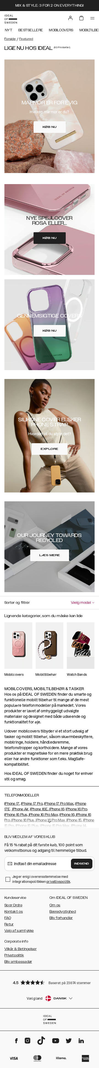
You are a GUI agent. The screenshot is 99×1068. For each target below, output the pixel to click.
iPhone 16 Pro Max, (43, 815)
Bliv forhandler (61, 918)
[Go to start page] (10, 19)
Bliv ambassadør (18, 962)
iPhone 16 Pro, (77, 809)
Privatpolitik (14, 955)
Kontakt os (13, 912)
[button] (49, 982)
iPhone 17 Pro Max (58, 804)
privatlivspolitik (58, 881)
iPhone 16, (56, 809)
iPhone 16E (39, 809)
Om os (55, 905)
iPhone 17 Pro (32, 804)
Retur (9, 924)
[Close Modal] (89, 617)
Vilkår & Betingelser (20, 949)
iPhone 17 (12, 804)
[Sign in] (70, 18)
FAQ (7, 918)
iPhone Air (19, 809)
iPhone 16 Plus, (16, 815)
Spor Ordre (13, 905)
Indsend (81, 863)
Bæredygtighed (63, 912)
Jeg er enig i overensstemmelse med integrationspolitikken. (41, 879)
